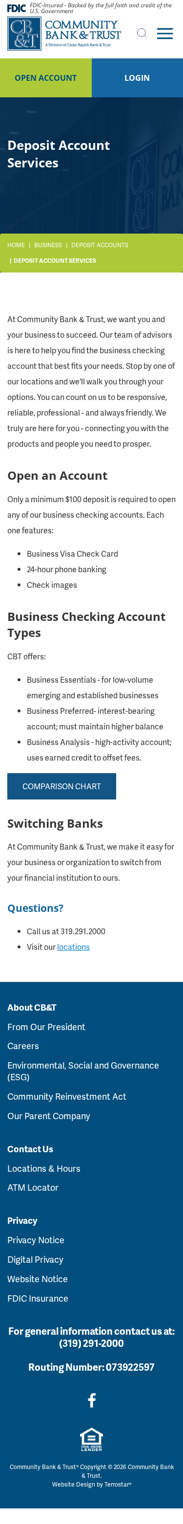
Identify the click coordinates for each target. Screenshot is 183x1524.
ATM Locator (33, 1187)
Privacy (22, 1220)
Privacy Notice (35, 1240)
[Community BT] (64, 34)
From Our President (46, 1026)
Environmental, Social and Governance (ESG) (83, 1071)
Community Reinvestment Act (66, 1096)
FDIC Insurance (37, 1298)
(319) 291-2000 (91, 1343)
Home (16, 245)
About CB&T (32, 1007)
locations (73, 946)
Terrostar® (117, 1484)
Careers (23, 1045)
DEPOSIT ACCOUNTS (99, 245)
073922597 (130, 1367)
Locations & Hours (44, 1168)
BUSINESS (48, 245)
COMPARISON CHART (61, 786)
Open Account (46, 78)
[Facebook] (91, 1400)
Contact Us (30, 1149)
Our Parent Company (48, 1115)
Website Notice (37, 1278)
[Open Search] (142, 33)
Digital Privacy (35, 1259)
